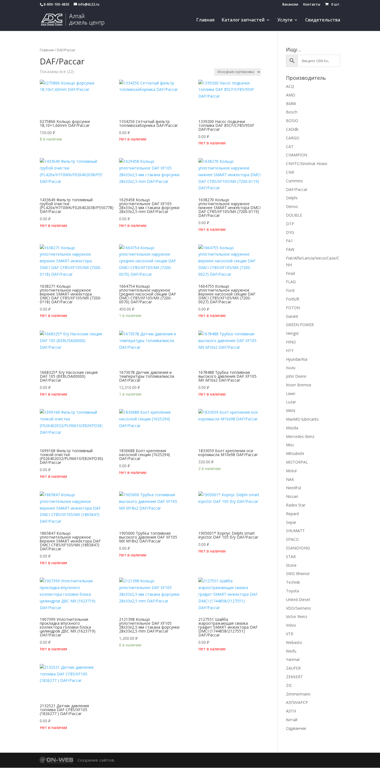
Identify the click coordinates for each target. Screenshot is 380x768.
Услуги (284, 20)
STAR (291, 556)
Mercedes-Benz (300, 436)
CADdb (292, 129)
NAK (290, 479)
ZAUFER (293, 668)
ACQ (290, 86)
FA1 (289, 240)
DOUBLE (294, 215)
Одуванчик (296, 728)
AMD (290, 95)
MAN (290, 410)
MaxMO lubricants (302, 419)
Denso (292, 206)
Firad (290, 273)
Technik (293, 582)
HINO (291, 342)
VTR (289, 633)
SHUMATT (295, 530)
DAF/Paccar (296, 189)
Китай (291, 719)
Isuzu (290, 367)
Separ (291, 522)
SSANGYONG (298, 548)
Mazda (292, 427)
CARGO (292, 137)
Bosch (291, 112)
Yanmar (293, 659)
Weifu (291, 651)
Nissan (292, 496)
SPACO (292, 539)
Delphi (291, 197)
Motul (291, 470)
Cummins (294, 180)
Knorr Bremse (298, 384)
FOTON (293, 307)
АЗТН (291, 711)
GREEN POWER (300, 324)
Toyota (292, 590)
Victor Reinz (296, 616)
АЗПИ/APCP (297, 702)
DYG (290, 232)
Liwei (290, 393)
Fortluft (292, 299)
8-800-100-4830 (56, 4)
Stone (291, 565)
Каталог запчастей (243, 20)
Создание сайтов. (96, 760)
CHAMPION (296, 155)
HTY (289, 350)
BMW (291, 103)
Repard (292, 513)
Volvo (291, 625)
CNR (290, 172)
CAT (289, 146)
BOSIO (292, 120)
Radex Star (295, 505)
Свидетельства (322, 20)
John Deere (296, 376)
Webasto (294, 642)
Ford (290, 290)
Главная (205, 20)
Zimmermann (298, 694)
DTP (290, 223)
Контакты (311, 5)
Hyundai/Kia (296, 359)
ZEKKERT (294, 676)
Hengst (292, 333)
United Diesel (298, 599)
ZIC (289, 685)
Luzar (291, 401)
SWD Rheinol (297, 573)
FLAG (291, 281)
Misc (290, 444)
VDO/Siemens (298, 608)
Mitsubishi (295, 453)
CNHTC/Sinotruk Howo (306, 163)
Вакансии (290, 5)
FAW (290, 249)
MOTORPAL (297, 462)
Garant (292, 316)
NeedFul (293, 487)
